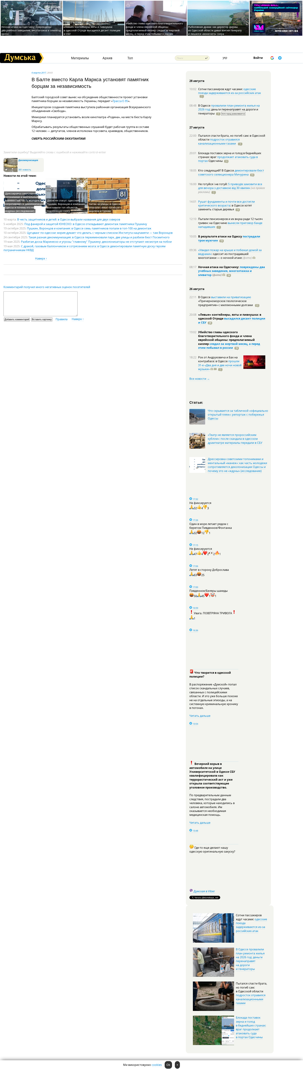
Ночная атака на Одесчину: (219, 267)
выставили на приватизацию (231, 297)
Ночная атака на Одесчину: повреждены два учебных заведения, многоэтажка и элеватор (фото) (31, 30)
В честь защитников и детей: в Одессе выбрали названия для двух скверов (68, 219)
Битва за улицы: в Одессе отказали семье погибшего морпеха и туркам (105, 207)
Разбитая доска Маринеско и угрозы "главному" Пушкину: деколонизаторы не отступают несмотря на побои (96, 242)
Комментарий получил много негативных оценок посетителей (47, 287)
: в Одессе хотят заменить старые (225, 207)
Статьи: (196, 402)
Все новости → (199, 379)
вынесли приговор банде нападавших (230, 225)
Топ (130, 58)
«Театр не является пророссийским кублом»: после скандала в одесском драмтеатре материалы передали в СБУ (235, 439)
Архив (107, 58)
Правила (62, 319)
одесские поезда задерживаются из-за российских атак (229, 91)
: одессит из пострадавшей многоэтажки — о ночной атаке (225, 256)
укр (225, 57)
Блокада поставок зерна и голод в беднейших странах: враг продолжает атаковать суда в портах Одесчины (251, 1027)
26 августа (196, 289)
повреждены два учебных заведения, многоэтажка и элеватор (231, 271)
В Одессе (204, 105)
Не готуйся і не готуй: (213, 184)
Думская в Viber (204, 891)
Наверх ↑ (41, 258)
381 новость (24, 169)
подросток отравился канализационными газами (219, 141)
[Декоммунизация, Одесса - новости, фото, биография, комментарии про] (11, 171)
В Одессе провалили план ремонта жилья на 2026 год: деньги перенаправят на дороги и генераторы (250, 959)
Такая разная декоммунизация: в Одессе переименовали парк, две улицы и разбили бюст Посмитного (99, 237)
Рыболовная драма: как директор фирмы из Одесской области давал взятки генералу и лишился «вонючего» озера (215, 30)
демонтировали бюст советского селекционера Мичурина (231, 172)
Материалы (80, 58)
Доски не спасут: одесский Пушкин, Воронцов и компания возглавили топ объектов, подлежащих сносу (66, 206)
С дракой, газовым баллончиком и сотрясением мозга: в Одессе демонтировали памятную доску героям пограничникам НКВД (85, 248)
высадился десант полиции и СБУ (231, 320)
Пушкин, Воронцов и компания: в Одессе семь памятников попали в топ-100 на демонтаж (89, 228)
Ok (168, 1065)
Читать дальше (199, 716)
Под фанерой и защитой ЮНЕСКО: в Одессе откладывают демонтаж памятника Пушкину (85, 224)
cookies (157, 1065)
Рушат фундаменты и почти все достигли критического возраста (226, 203)
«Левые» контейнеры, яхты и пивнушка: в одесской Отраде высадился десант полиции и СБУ (92, 30)
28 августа (196, 81)
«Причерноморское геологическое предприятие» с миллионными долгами (226, 303)
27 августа (196, 127)
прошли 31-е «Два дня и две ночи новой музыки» (219, 365)
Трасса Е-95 (120, 101)
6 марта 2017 (39, 72)
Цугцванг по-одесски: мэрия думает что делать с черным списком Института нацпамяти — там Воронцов (100, 233)
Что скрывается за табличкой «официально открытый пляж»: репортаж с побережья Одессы (238, 414)
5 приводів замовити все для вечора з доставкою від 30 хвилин (230, 186)
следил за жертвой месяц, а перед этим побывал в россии (229, 346)
